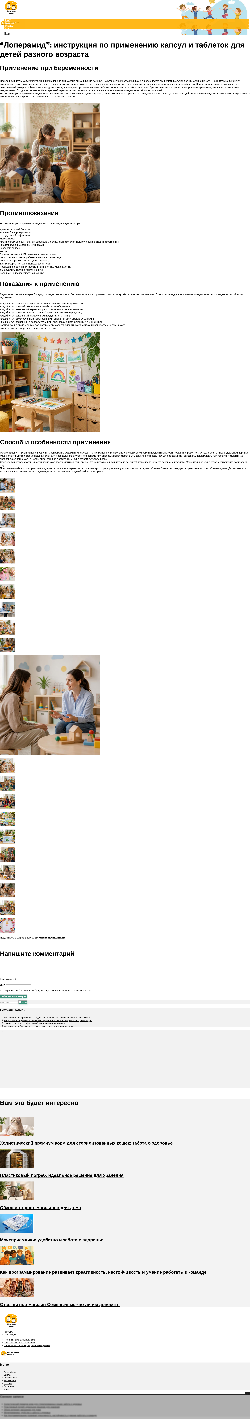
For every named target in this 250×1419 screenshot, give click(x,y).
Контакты (8, 1331)
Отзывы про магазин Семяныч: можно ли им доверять (60, 1304)
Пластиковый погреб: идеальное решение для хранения (62, 1175)
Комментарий (8, 979)
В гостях (8, 25)
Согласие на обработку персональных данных (27, 1345)
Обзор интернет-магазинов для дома (40, 1207)
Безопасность (10, 22)
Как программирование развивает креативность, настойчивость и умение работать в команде (103, 1272)
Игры (7, 28)
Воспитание (9, 24)
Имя (2, 984)
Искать (23, 1002)
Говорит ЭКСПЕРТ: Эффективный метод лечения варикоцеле (34, 1023)
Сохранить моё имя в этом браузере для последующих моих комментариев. (47, 990)
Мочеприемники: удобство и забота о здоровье (51, 1239)
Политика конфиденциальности (19, 1339)
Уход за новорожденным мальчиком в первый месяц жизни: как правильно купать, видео (48, 1020)
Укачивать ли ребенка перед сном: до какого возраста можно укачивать (39, 1026)
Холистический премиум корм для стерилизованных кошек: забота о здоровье (86, 1143)
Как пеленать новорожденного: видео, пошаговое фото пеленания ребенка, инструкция (47, 1017)
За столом (9, 26)
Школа (7, 21)
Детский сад (10, 19)
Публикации (10, 1334)
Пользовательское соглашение (19, 1342)
